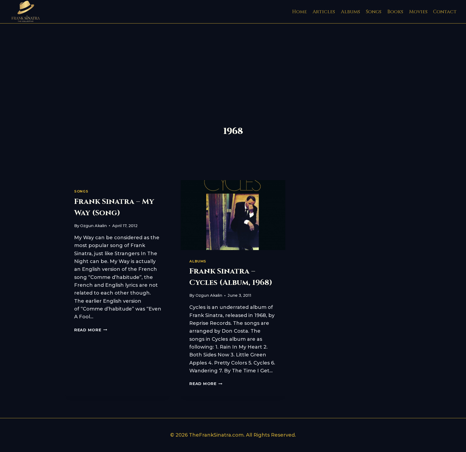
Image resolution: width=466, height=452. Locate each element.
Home (299, 11)
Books (395, 11)
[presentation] (233, 215)
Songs (373, 11)
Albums (350, 11)
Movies (418, 11)
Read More (90, 330)
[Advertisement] (233, 64)
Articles (324, 11)
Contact (445, 11)
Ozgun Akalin (93, 225)
